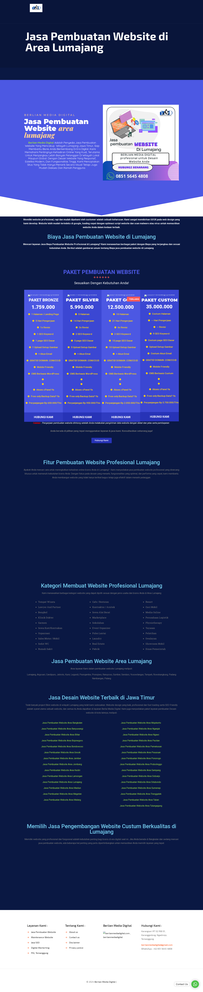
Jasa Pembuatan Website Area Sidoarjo (141, 776)
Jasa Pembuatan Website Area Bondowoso (62, 746)
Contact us (74, 937)
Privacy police (76, 947)
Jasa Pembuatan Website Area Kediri (62, 770)
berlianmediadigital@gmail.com (156, 944)
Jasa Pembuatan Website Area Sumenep (141, 788)
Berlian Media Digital (104, 981)
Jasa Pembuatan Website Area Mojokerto (141, 723)
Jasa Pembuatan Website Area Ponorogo (141, 758)
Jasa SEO (35, 942)
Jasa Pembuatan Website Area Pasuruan (141, 752)
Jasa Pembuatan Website (43, 932)
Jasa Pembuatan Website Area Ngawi (141, 734)
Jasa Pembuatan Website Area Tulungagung (141, 805)
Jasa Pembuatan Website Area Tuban (141, 800)
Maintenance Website (42, 937)
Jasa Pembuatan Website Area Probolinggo (141, 764)
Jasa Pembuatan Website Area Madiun (62, 788)
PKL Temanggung (39, 953)
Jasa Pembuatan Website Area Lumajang (62, 782)
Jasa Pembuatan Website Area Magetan (62, 794)
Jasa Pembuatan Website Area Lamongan (62, 776)
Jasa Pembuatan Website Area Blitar (62, 734)
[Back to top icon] (101, 974)
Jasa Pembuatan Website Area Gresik (62, 752)
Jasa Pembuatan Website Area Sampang (141, 770)
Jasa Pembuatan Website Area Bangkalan (62, 723)
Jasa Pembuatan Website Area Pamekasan (141, 746)
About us (73, 932)
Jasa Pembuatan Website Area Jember (62, 758)
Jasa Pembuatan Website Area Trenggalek (140, 794)
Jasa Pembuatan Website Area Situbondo (141, 782)
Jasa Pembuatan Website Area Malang (62, 800)
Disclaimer (74, 942)
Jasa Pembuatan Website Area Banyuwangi (62, 728)
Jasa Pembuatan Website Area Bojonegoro (62, 740)
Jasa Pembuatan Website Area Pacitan (141, 740)
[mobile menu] (172, 7)
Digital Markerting (40, 947)
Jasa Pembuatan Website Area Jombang (62, 764)
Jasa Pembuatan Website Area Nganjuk (141, 728)
